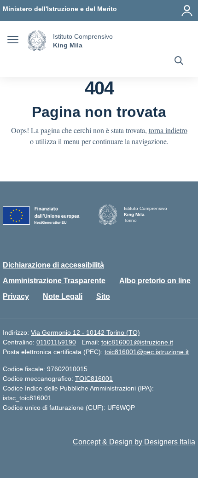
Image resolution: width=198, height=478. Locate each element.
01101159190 (56, 342)
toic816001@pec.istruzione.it (147, 352)
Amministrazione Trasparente (54, 281)
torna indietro (168, 130)
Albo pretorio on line (155, 281)
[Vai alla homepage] (37, 40)
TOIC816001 (94, 378)
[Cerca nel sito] (179, 62)
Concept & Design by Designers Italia (134, 442)
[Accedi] (187, 11)
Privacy (16, 296)
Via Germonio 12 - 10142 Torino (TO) (85, 332)
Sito (103, 296)
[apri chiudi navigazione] (12, 41)
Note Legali (62, 296)
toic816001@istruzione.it (137, 342)
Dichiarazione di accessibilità (53, 265)
